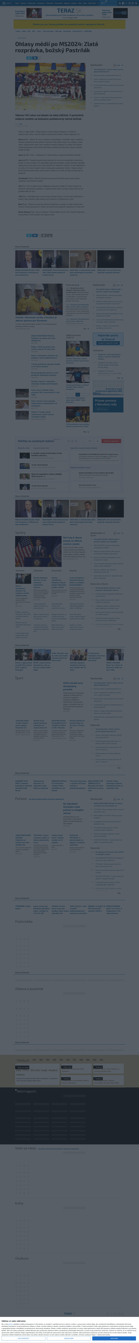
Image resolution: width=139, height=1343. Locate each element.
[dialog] (69, 1330)
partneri (10, 1324)
